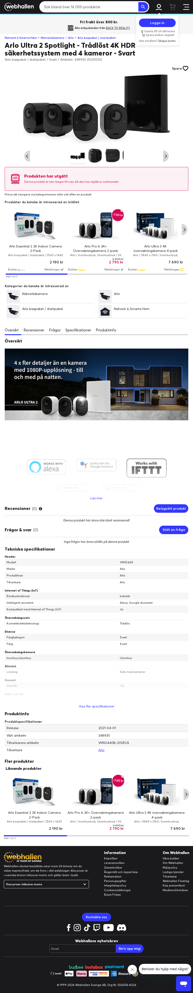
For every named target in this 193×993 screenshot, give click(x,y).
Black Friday (112, 894)
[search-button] (143, 7)
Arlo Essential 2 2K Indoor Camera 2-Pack (34, 814)
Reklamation (112, 876)
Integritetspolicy (115, 885)
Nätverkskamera (52, 38)
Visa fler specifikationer (96, 706)
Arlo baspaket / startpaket (96, 38)
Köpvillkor (110, 858)
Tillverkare (170, 876)
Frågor (55, 330)
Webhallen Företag (176, 881)
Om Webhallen (173, 863)
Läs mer (96, 498)
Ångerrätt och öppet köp (121, 872)
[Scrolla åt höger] (166, 156)
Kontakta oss (96, 917)
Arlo (71, 38)
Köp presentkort (174, 885)
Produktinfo (106, 330)
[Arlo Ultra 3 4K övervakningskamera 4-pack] (155, 226)
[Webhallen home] (18, 7)
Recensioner (34, 330)
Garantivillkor (113, 867)
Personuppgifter (115, 881)
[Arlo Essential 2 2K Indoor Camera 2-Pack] (35, 226)
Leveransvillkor (114, 863)
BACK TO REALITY (118, 28)
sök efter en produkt (77, 194)
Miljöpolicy (170, 867)
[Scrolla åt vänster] (27, 156)
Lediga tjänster (173, 872)
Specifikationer (78, 330)
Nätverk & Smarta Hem (21, 38)
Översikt (12, 330)
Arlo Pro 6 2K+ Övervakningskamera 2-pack (96, 814)
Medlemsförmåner (175, 890)
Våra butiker (171, 858)
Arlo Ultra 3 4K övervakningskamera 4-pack (157, 814)
